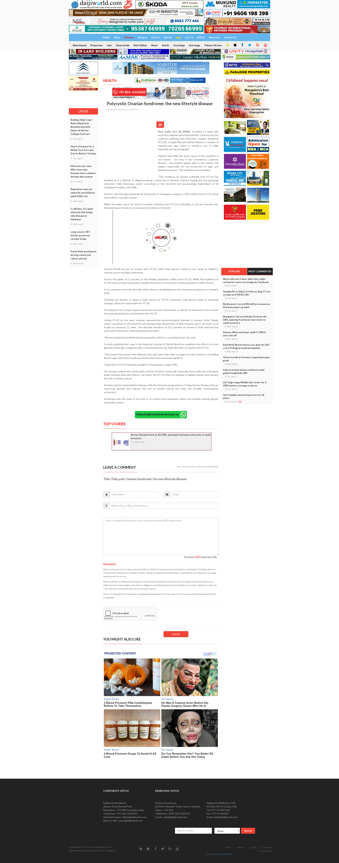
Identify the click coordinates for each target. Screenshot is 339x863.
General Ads (123, 45)
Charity (155, 37)
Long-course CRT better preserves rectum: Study (80, 235)
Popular (234, 271)
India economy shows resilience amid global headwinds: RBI (243, 371)
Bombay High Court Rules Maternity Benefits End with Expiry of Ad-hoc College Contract (81, 126)
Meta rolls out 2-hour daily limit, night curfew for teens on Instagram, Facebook (246, 281)
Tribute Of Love (213, 45)
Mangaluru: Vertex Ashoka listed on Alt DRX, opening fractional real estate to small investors (245, 319)
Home (228, 847)
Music (154, 45)
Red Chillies (140, 45)
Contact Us (230, 37)
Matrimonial (79, 45)
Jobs (109, 45)
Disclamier (268, 847)
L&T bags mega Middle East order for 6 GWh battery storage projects (244, 384)
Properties (96, 45)
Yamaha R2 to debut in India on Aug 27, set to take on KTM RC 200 (246, 293)
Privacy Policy (266, 851)
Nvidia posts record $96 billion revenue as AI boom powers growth (246, 306)
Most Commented (259, 271)
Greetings (179, 45)
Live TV (189, 37)
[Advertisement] (130, 153)
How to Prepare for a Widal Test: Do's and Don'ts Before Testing (83, 150)
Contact (252, 847)
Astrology (194, 45)
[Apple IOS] (235, 45)
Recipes (142, 37)
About (240, 847)
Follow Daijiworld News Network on (158, 414)
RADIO (201, 37)
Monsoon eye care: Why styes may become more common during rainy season (83, 171)
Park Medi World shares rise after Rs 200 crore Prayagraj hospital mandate (246, 346)
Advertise (214, 37)
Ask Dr (165, 45)
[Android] (227, 45)
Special (168, 37)
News (117, 37)
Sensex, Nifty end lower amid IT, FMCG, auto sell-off (244, 334)
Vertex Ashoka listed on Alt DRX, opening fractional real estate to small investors (171, 436)
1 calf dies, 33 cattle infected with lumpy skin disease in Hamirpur (82, 214)
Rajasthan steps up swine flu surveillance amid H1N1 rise (83, 193)
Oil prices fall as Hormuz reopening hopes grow (246, 359)
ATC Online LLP (225, 854)
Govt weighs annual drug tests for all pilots (243, 396)
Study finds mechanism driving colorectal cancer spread (83, 255)
